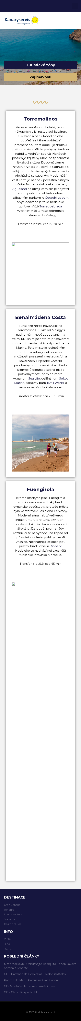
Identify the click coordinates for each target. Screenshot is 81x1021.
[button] (75, 20)
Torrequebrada (51, 206)
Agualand (19, 189)
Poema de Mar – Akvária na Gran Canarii (31, 980)
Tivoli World (55, 383)
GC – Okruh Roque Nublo (21, 992)
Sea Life (34, 378)
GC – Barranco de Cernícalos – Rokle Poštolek (35, 974)
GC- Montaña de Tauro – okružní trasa (29, 986)
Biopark (56, 546)
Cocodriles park (56, 197)
